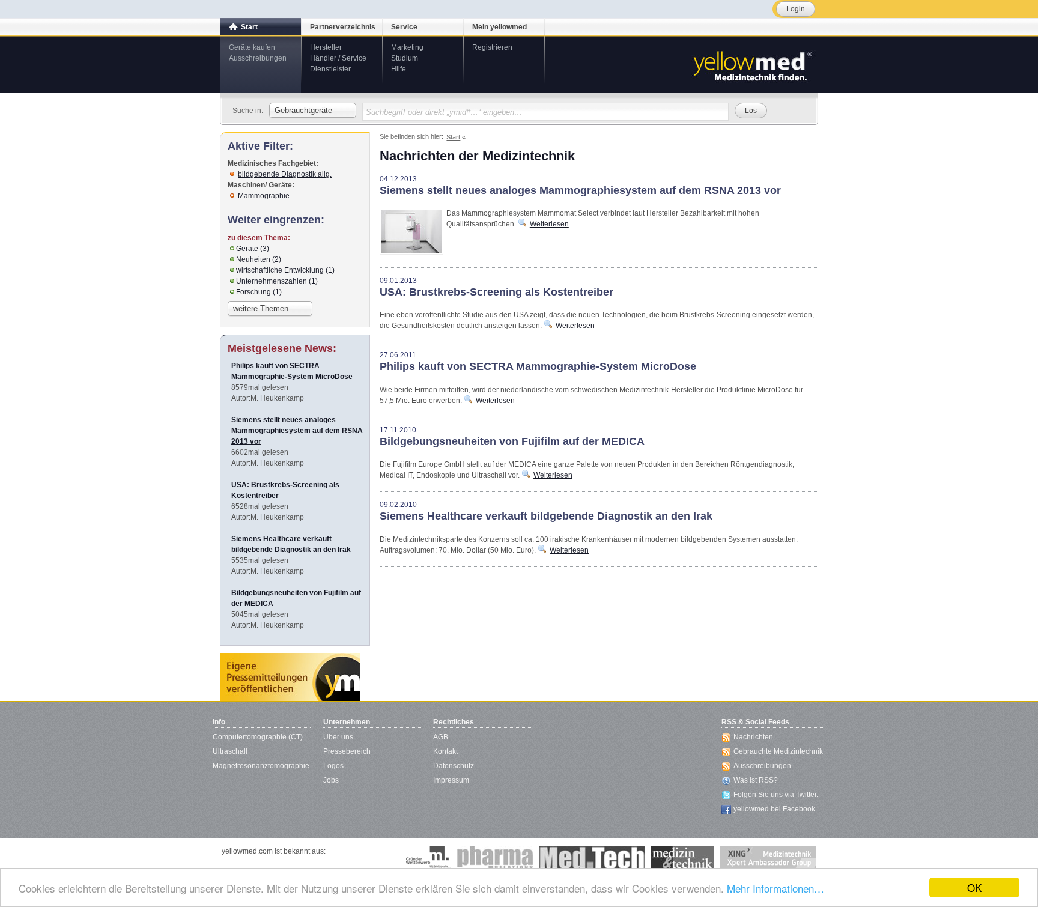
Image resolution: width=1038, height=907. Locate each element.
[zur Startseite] (752, 65)
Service (404, 27)
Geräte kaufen (252, 47)
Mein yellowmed (499, 27)
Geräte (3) (252, 248)
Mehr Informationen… (775, 888)
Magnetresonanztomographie (261, 766)
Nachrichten (753, 737)
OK (974, 887)
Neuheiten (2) (258, 259)
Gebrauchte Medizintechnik (778, 751)
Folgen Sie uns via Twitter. (775, 794)
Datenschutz (453, 766)
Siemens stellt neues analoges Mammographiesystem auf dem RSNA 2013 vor (580, 190)
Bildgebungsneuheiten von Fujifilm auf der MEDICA (512, 441)
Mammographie (264, 196)
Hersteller (326, 47)
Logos (333, 766)
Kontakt (445, 751)
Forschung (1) (259, 292)
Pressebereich (347, 751)
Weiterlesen (549, 224)
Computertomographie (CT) (258, 737)
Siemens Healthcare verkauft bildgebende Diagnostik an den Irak (546, 516)
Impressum (451, 780)
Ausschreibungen (258, 58)
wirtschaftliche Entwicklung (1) (285, 270)
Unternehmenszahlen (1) (277, 281)
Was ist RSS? (755, 780)
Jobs (331, 780)
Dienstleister (330, 69)
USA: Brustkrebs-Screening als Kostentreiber (496, 292)
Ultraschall (230, 751)
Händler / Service (338, 58)
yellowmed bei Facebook (774, 809)
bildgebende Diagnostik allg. (285, 174)
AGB (440, 737)
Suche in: (247, 110)
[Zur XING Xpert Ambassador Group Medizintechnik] (768, 858)
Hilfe (398, 69)
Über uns (338, 737)
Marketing (407, 47)
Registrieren (492, 47)
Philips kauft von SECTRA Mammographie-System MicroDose (538, 366)
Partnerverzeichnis (342, 27)
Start (249, 27)
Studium (404, 58)
